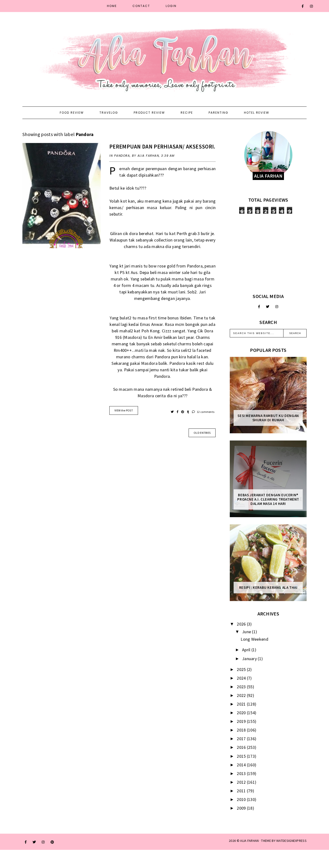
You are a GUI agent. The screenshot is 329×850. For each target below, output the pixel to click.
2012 (242, 782)
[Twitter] (267, 306)
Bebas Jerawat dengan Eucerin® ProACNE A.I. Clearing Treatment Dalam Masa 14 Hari (268, 499)
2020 (242, 712)
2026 (242, 624)
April (246, 649)
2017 (242, 738)
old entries (202, 432)
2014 (242, 765)
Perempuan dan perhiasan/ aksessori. (162, 146)
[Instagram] (311, 6)
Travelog (108, 113)
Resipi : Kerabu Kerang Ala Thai (268, 587)
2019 (242, 721)
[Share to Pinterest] (183, 412)
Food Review (72, 113)
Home (112, 6)
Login (171, 6)
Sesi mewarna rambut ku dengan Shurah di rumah (268, 418)
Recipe (187, 113)
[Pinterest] (52, 842)
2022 (242, 695)
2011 (242, 791)
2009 (242, 808)
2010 (242, 799)
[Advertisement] (268, 253)
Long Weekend (254, 639)
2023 (242, 686)
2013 (242, 773)
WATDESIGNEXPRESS (291, 840)
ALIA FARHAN (249, 840)
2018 (242, 730)
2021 (242, 704)
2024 (242, 678)
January (250, 658)
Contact (141, 6)
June (247, 631)
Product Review (149, 113)
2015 (242, 756)
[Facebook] (303, 6)
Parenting (218, 113)
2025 (242, 669)
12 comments (205, 412)
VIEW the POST (123, 410)
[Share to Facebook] (178, 412)
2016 (242, 747)
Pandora (122, 156)
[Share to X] (172, 412)
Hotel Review (256, 113)
